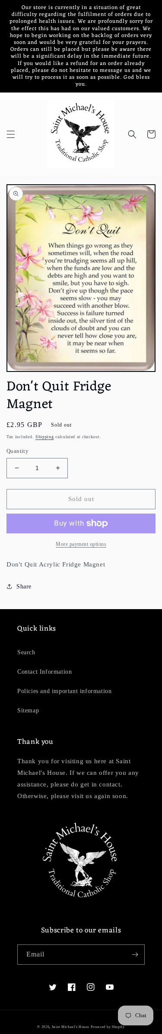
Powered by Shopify (108, 1027)
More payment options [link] (81, 544)
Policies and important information (64, 691)
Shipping (44, 436)
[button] (10, 134)
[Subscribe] (134, 954)
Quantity (17, 451)
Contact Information (44, 672)
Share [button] (24, 586)
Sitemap (28, 710)
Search (26, 652)
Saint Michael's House (70, 1027)
